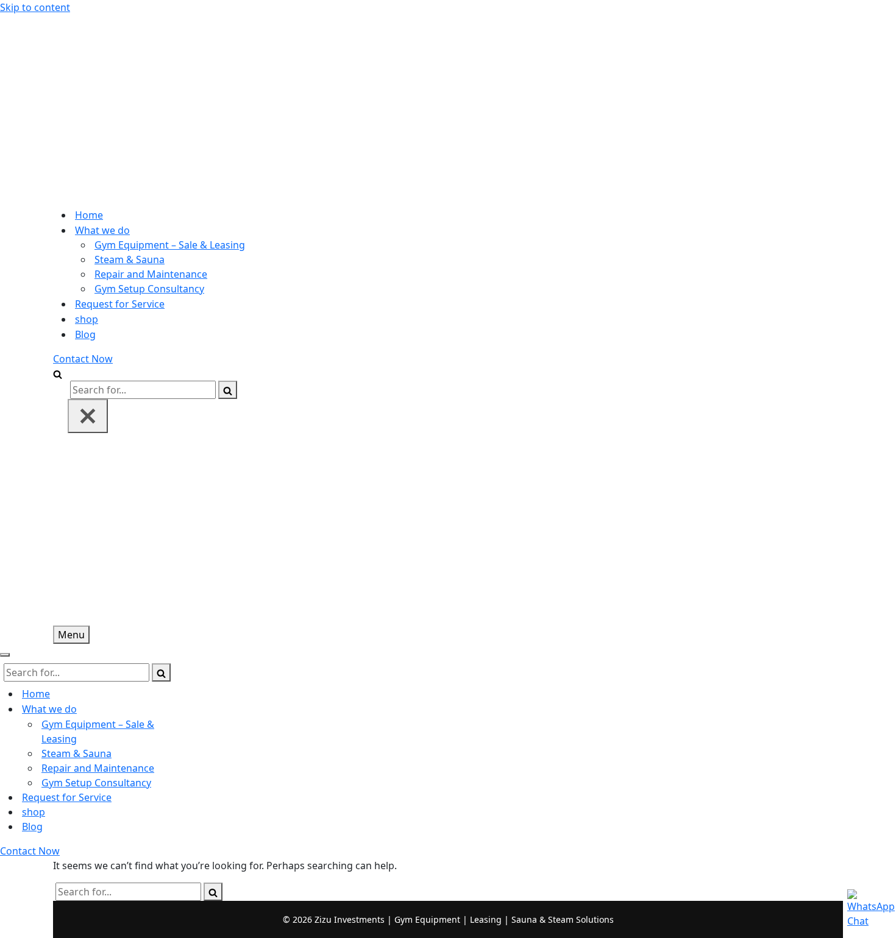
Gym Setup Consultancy (149, 288)
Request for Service (120, 304)
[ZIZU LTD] (448, 106)
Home (89, 215)
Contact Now (83, 358)
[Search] (57, 373)
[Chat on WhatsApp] (865, 907)
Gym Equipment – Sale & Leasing (169, 245)
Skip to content (35, 7)
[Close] (88, 416)
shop (86, 319)
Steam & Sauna (129, 259)
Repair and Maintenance (150, 274)
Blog (85, 334)
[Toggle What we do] (213, 709)
